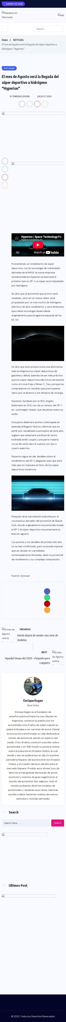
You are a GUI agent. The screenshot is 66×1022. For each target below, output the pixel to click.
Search (57, 822)
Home (5, 39)
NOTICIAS (18, 39)
